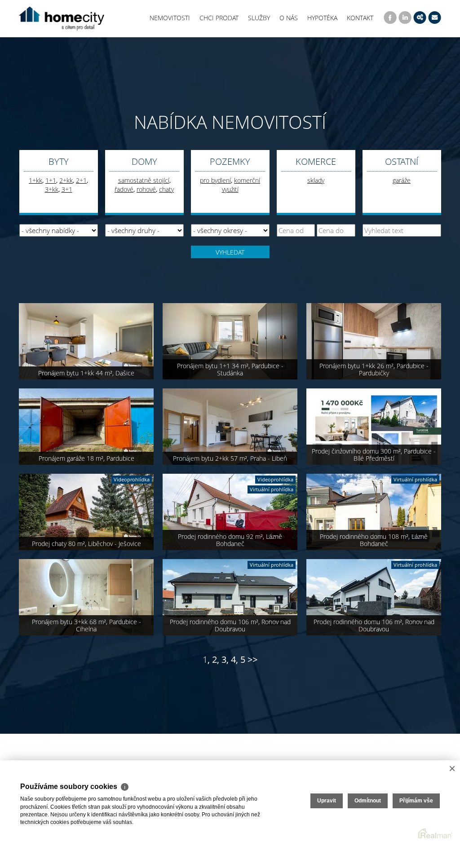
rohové (146, 189)
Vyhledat (230, 252)
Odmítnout (367, 801)
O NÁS (288, 17)
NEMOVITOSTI (170, 17)
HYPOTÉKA (322, 17)
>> (252, 659)
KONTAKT (360, 17)
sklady (315, 180)
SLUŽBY (259, 17)
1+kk (35, 180)
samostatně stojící (143, 180)
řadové (124, 189)
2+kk (66, 180)
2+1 (81, 180)
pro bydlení (215, 180)
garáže (402, 180)
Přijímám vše (416, 801)
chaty (166, 189)
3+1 (67, 189)
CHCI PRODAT (219, 17)
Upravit (326, 801)
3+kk (51, 189)
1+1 (50, 180)
